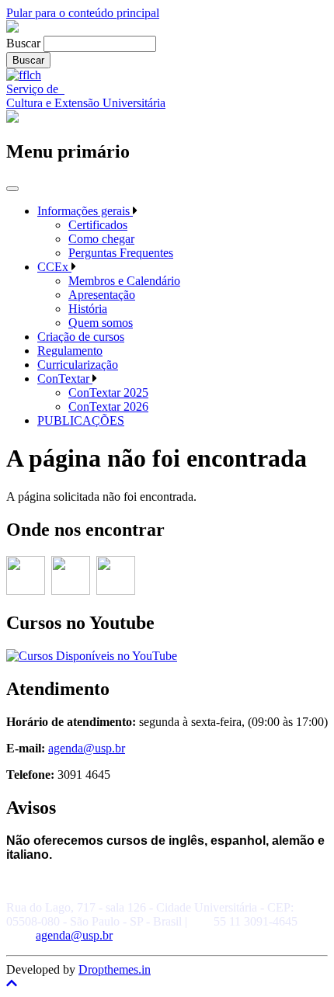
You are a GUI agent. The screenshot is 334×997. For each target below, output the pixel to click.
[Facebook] (70, 590)
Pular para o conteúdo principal (82, 12)
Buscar (23, 43)
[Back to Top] (167, 984)
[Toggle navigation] (12, 188)
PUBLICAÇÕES (80, 420)
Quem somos (100, 322)
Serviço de (35, 89)
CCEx (54, 266)
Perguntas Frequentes (120, 252)
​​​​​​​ (25, 590)
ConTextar (64, 378)
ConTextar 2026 (108, 406)
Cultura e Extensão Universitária (85, 102)
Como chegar (101, 238)
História (87, 308)
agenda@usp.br (86, 748)
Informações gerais (85, 210)
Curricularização (77, 364)
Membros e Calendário (124, 280)
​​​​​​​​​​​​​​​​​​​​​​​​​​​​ (115, 590)
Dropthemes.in (114, 969)
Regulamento (70, 350)
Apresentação (101, 294)
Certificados (97, 224)
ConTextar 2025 (108, 392)
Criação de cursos (80, 336)
